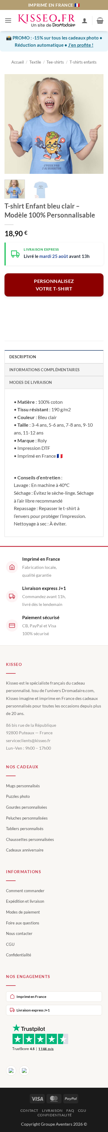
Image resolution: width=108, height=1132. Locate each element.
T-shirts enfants (83, 62)
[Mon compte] (85, 20)
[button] (8, 20)
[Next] (93, 124)
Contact (29, 1110)
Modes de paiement (23, 912)
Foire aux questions (22, 922)
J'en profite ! (80, 45)
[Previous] (14, 124)
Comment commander (25, 890)
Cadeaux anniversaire (25, 850)
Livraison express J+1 (33, 1010)
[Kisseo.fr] (46, 20)
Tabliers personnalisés (25, 828)
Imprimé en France (31, 996)
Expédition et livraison (25, 901)
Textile (35, 62)
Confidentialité (18, 954)
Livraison (52, 1110)
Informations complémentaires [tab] (44, 369)
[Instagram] (24, 1070)
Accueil (17, 62)
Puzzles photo (18, 796)
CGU (10, 944)
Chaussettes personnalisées (30, 839)
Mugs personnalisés (23, 785)
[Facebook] (11, 1070)
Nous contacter (19, 933)
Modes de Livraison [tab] (30, 382)
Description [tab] (22, 356)
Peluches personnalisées (27, 818)
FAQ (70, 1110)
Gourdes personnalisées (26, 807)
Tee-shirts (55, 62)
